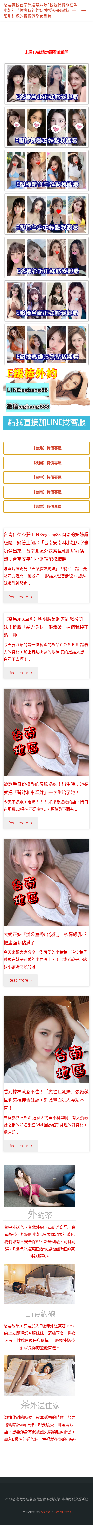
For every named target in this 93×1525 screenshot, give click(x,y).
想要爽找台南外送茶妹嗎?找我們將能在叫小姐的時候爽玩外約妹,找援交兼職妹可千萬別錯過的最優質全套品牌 (40, 10)
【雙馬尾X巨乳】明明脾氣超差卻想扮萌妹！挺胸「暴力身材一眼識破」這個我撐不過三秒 (46, 627)
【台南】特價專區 (47, 492)
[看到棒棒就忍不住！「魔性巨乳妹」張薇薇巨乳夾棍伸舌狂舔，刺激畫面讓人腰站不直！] (46, 1053)
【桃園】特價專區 (47, 463)
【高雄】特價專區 (47, 506)
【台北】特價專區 (47, 448)
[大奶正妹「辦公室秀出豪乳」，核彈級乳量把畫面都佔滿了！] (46, 896)
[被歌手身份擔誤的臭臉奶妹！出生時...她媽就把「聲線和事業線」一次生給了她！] (46, 746)
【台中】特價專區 (47, 477)
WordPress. (63, 1512)
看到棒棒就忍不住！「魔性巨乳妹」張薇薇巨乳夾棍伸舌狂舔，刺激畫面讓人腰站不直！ (46, 1100)
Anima (45, 1512)
